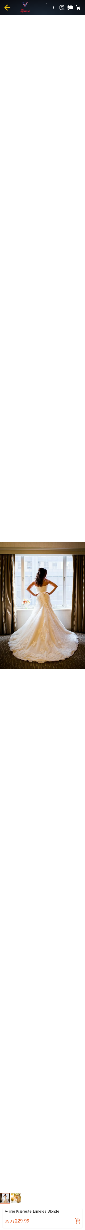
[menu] (53, 7)
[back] (7, 7)
